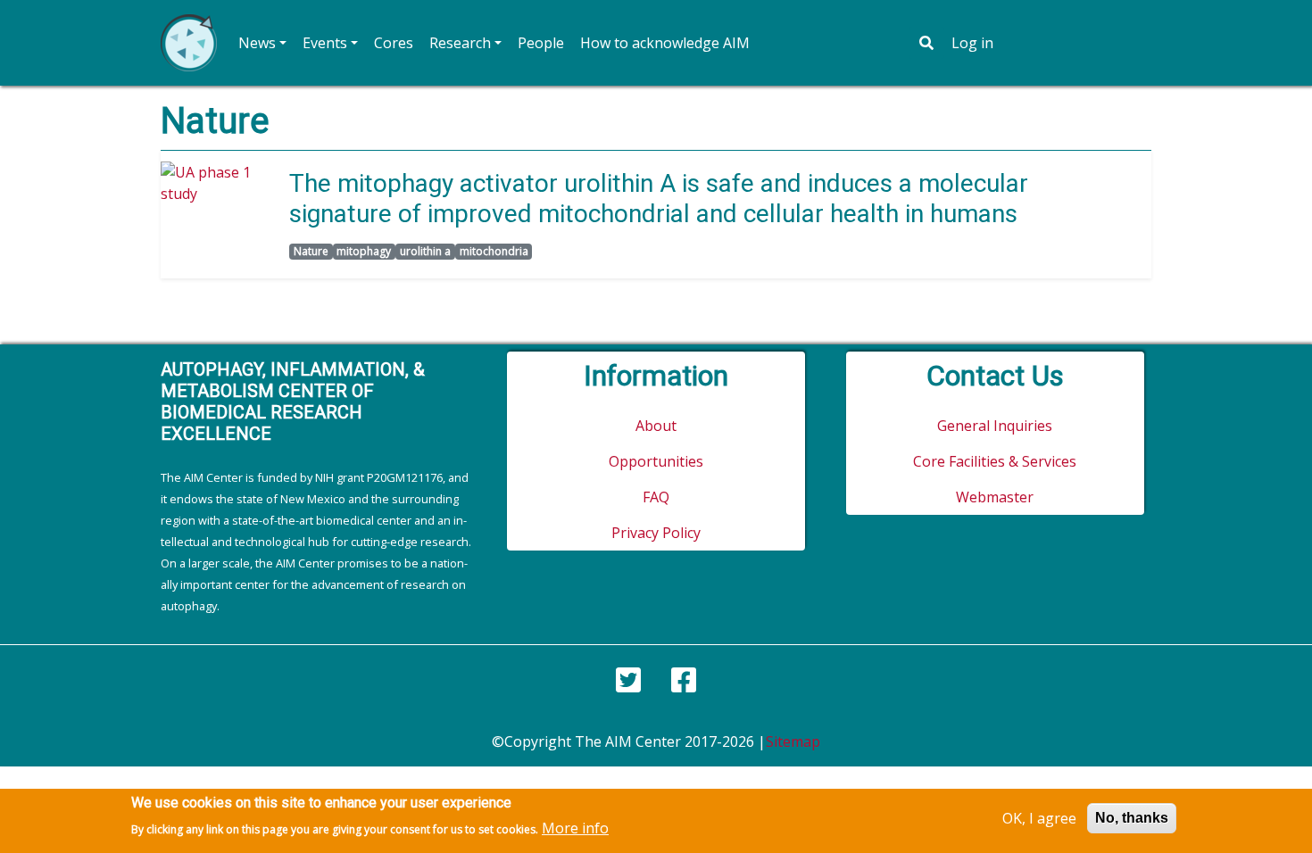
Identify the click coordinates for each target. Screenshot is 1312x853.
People (541, 43)
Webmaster (995, 497)
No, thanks (1131, 817)
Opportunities (656, 461)
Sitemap (793, 741)
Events (325, 43)
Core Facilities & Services (994, 461)
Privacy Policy (656, 532)
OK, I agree (1039, 818)
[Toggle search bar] (926, 43)
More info (575, 828)
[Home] (189, 43)
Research (460, 43)
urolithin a (425, 251)
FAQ (656, 497)
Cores (393, 43)
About (656, 425)
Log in (972, 43)
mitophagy (363, 251)
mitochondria (494, 251)
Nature (311, 251)
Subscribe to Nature (168, 293)
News (257, 43)
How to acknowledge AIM (665, 43)
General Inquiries (994, 425)
